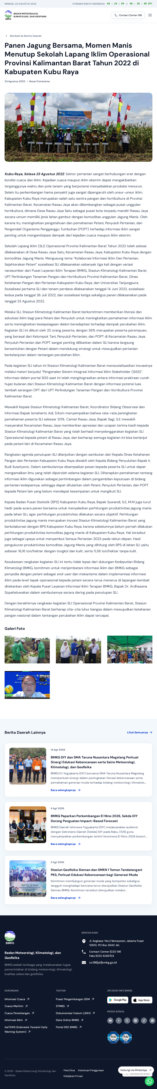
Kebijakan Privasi (73, 1076)
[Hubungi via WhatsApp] (149, 1081)
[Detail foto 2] (78, 649)
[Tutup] (150, 1071)
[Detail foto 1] (27, 649)
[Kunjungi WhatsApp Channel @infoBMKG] (152, 1021)
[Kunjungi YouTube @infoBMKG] (110, 1021)
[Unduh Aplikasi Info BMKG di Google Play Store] (117, 1000)
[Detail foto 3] (129, 649)
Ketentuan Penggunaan (91, 1070)
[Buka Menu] (150, 15)
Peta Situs (69, 1070)
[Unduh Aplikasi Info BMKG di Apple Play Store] (141, 1000)
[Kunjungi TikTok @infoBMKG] (144, 1021)
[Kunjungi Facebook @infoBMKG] (119, 1021)
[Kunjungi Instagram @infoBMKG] (135, 1021)
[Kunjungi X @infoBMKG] (127, 1021)
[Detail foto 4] (27, 685)
